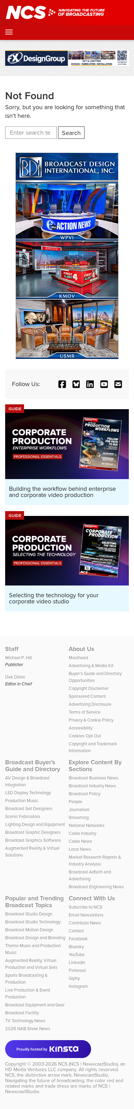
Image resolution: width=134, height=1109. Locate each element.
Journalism (79, 809)
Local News (80, 849)
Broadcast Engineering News (96, 886)
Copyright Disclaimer (89, 688)
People (75, 801)
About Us (81, 648)
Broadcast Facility (22, 1012)
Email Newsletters (86, 915)
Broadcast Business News (93, 778)
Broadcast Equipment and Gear (35, 1005)
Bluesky (76, 946)
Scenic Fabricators (22, 816)
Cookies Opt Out (85, 736)
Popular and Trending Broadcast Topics (34, 902)
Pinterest (77, 970)
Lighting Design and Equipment (35, 824)
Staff (12, 648)
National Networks (86, 825)
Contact (76, 930)
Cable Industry (82, 833)
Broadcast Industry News (92, 785)
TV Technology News (25, 1020)
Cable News (80, 841)
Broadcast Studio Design (28, 914)
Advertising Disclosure (90, 704)
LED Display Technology (28, 792)
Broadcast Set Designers (28, 808)
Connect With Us (92, 898)
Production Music (21, 800)
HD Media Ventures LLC (30, 1069)
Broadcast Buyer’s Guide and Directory (32, 766)
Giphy (74, 978)
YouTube (77, 954)
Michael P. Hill (18, 657)
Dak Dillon (15, 677)
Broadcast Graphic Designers (32, 832)
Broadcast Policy (84, 793)
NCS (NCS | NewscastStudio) (88, 1064)
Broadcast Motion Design (29, 929)
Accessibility (80, 728)
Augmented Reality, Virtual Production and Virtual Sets (31, 964)
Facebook (78, 938)
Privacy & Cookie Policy (91, 720)
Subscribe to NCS (85, 907)
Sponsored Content (87, 696)
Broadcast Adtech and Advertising (90, 875)
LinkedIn (77, 962)
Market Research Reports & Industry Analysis (95, 860)
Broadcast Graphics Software (33, 840)
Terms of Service (84, 712)
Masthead (78, 657)
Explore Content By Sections (95, 766)
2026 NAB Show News (27, 1028)
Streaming (79, 817)
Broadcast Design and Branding (35, 937)
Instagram (78, 986)
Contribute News (85, 923)
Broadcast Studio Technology (32, 922)
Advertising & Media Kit (91, 665)
